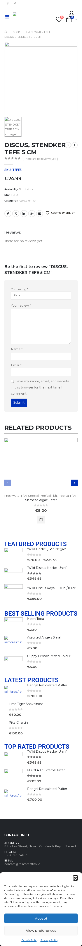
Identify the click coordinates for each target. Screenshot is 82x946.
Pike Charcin (18, 723)
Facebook (7, 213)
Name (17, 349)
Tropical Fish (67, 495)
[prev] (68, 145)
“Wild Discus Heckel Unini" (47, 568)
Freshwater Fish (27, 200)
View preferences (41, 930)
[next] (75, 145)
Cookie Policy (29, 940)
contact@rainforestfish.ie (22, 864)
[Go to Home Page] (5, 32)
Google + (31, 213)
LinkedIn (23, 213)
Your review (21, 306)
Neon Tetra (35, 619)
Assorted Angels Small (44, 637)
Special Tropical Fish (42, 495)
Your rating (19, 289)
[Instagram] (15, 3)
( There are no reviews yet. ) (40, 158)
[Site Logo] (25, 16)
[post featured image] (41, 465)
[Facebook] (8, 3)
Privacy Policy (49, 940)
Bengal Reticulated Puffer (47, 685)
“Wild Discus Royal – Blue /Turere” (53, 588)
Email (39, 213)
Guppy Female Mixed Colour (48, 656)
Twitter (15, 213)
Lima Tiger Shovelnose (26, 704)
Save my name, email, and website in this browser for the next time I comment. (40, 387)
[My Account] (71, 14)
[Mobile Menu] (7, 16)
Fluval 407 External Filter (46, 770)
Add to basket (41, 519)
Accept (41, 918)
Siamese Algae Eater (41, 500)
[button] (75, 878)
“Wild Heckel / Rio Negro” (46, 549)
